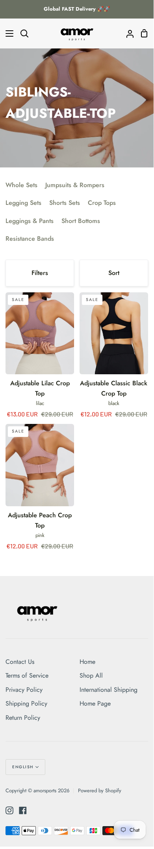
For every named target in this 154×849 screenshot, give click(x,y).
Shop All (91, 675)
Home (87, 661)
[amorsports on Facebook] (23, 810)
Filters (40, 272)
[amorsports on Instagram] (9, 810)
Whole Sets (21, 184)
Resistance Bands (30, 238)
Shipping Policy (26, 703)
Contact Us (20, 661)
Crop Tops (102, 202)
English (22, 767)
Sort (113, 272)
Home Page (95, 703)
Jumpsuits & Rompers (74, 184)
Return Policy (23, 717)
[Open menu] (7, 33)
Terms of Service (27, 675)
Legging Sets (23, 202)
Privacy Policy (24, 689)
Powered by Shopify (99, 790)
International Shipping (108, 689)
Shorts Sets (64, 202)
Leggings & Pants (30, 220)
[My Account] (127, 33)
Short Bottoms (80, 220)
